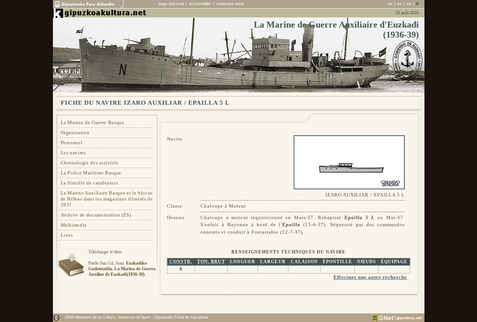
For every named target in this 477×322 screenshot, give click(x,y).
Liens (67, 235)
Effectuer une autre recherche (370, 277)
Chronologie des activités (90, 162)
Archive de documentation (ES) (96, 215)
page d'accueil (171, 3)
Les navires (73, 152)
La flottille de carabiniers (89, 183)
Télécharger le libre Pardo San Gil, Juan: (121, 263)
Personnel (72, 142)
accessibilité (200, 3)
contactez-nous (230, 3)
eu (399, 3)
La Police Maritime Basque (91, 173)
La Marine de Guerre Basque (92, 122)
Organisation (75, 132)
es (390, 3)
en (409, 3)
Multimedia (74, 225)
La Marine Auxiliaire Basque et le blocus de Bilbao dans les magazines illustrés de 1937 (107, 199)
